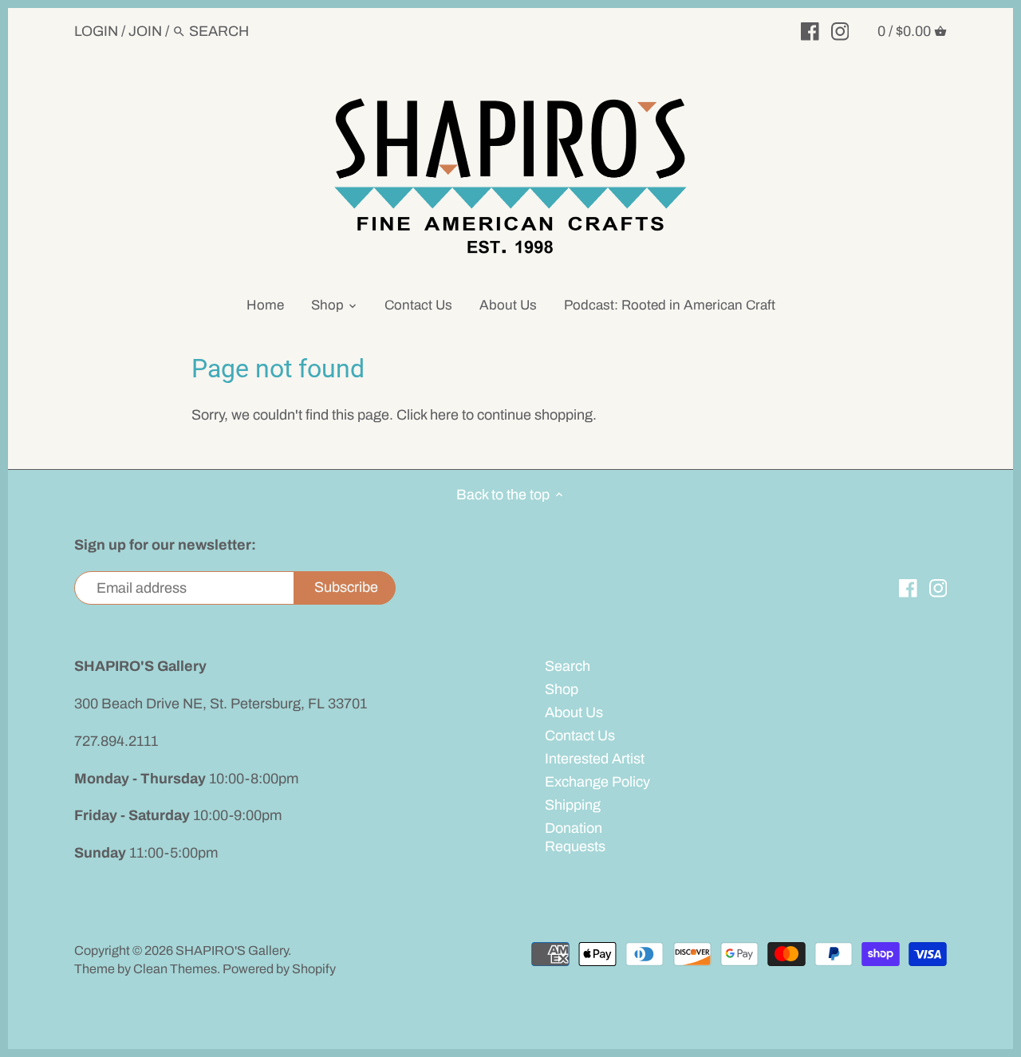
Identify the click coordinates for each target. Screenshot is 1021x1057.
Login (96, 31)
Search (567, 666)
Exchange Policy (597, 782)
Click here (427, 415)
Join (145, 31)
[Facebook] (810, 30)
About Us (574, 712)
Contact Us (580, 735)
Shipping (573, 805)
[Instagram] (840, 30)
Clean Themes (175, 969)
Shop (561, 689)
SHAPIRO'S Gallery (231, 950)
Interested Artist (595, 759)
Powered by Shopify (279, 969)
